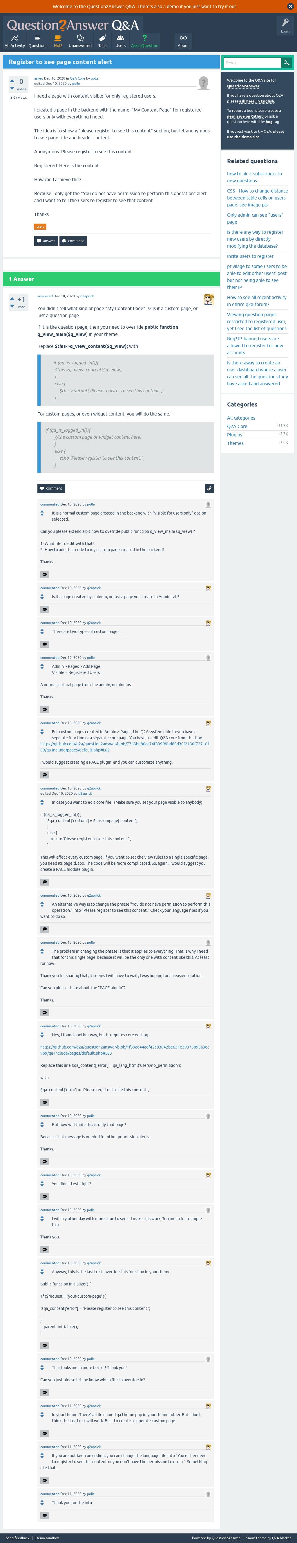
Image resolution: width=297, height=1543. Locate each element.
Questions (37, 45)
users (40, 226)
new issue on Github (245, 116)
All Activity (15, 45)
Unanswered (80, 45)
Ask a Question (144, 45)
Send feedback (17, 1538)
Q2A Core (77, 78)
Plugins (234, 434)
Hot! (58, 45)
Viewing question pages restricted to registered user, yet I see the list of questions (257, 321)
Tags (102, 45)
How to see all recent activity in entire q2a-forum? (257, 301)
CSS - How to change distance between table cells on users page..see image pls (257, 197)
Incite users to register (250, 256)
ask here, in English (256, 101)
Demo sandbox (47, 1538)
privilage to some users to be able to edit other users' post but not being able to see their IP (257, 277)
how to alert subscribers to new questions (254, 177)
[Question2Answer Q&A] (73, 24)
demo (173, 6)
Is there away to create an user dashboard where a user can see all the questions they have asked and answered (257, 373)
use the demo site (243, 137)
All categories (241, 417)
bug (269, 122)
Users (120, 45)
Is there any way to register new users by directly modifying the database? (255, 239)
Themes (235, 443)
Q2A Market (281, 1538)
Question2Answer (243, 86)
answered (45, 296)
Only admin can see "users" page (255, 218)
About (183, 45)
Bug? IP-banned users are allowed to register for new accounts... (255, 345)
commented (49, 504)
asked (38, 78)
